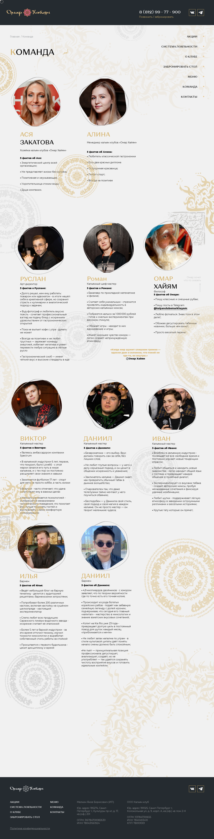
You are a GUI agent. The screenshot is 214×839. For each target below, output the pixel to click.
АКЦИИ (192, 36)
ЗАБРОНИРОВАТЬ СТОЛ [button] (25, 817)
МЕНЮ (192, 76)
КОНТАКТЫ (189, 96)
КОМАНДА (190, 86)
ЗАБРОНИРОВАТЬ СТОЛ (180, 66)
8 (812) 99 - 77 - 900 (160, 11)
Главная (15, 36)
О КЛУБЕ (191, 56)
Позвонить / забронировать (156, 16)
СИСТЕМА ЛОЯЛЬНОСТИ (179, 46)
